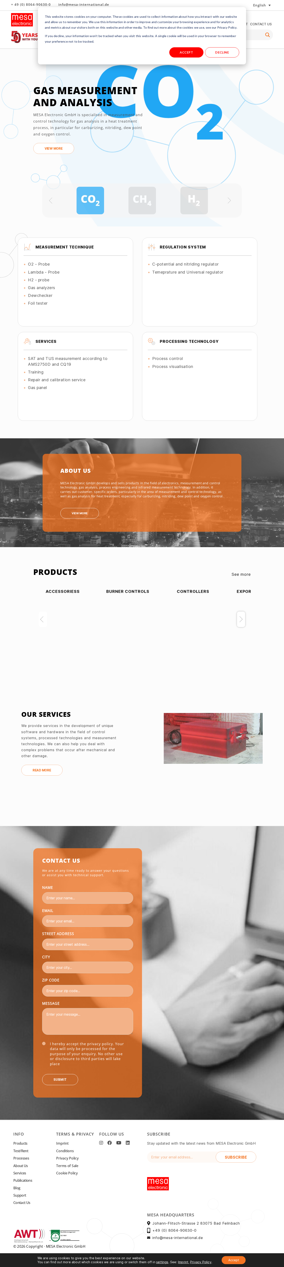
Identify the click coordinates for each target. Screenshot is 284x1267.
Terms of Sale (67, 1165)
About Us (20, 1165)
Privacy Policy (67, 1158)
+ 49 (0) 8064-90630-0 (31, 4)
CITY (46, 957)
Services (19, 1173)
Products (20, 1143)
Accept (186, 52)
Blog (16, 1188)
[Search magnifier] (267, 35)
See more (241, 574)
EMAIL (47, 910)
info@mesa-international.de (83, 4)
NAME (47, 887)
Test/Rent (20, 1150)
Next (241, 619)
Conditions (65, 1150)
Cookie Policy (67, 1173)
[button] (247, 5)
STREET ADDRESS (58, 933)
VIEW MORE (54, 148)
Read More (42, 770)
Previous (43, 619)
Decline (222, 52)
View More (80, 513)
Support (19, 1195)
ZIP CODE (50, 980)
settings (162, 1262)
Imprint (62, 1143)
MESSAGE (51, 1003)
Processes (21, 1158)
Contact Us (261, 24)
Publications (22, 1180)
